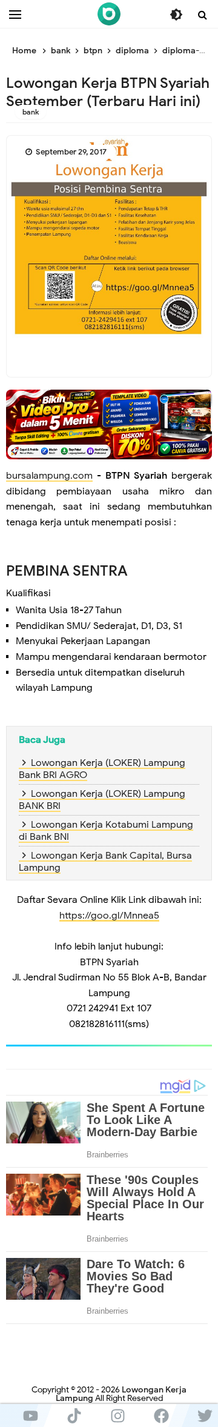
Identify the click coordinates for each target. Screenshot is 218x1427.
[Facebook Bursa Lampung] (161, 1415)
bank (30, 111)
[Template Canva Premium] (109, 424)
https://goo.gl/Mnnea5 (109, 916)
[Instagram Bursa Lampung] (117, 1415)
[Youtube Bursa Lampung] (30, 1415)
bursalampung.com (49, 476)
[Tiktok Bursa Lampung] (74, 1415)
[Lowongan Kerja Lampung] (109, 13)
